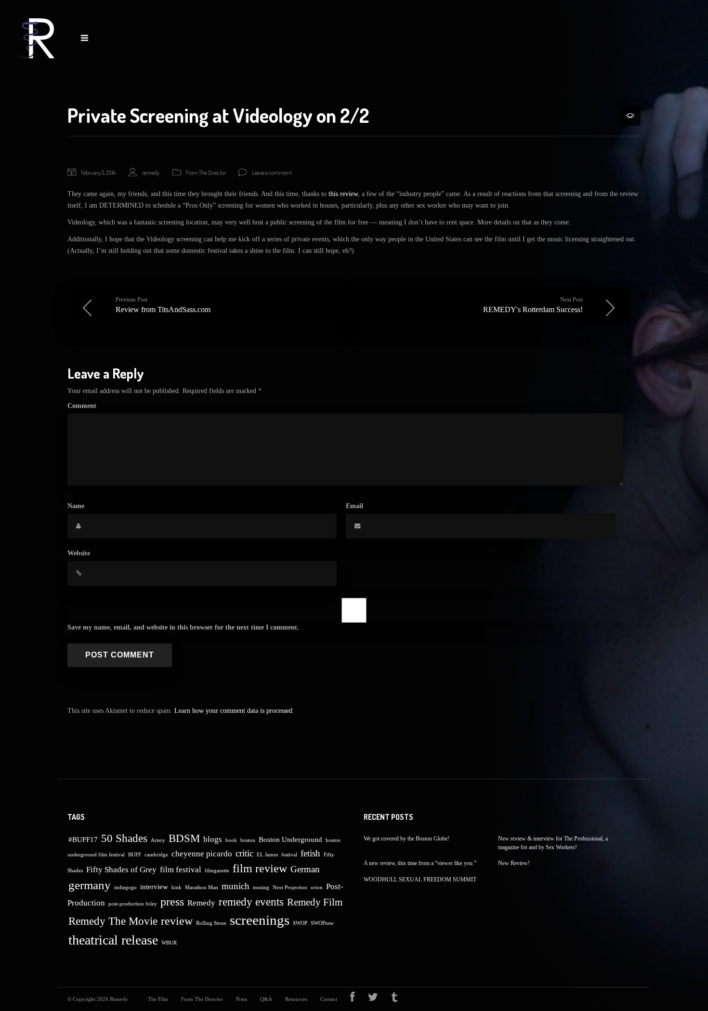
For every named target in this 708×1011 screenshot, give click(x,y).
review (177, 921)
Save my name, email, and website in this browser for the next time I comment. (183, 627)
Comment (81, 405)
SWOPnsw (322, 923)
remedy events (251, 902)
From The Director (206, 172)
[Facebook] (352, 999)
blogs (212, 839)
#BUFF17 (83, 839)
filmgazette (217, 870)
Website (78, 553)
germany (89, 885)
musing (261, 887)
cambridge (156, 854)
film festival (180, 869)
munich (235, 886)
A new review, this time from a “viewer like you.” (420, 863)
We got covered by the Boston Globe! (406, 838)
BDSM (184, 838)
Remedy (201, 902)
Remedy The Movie (112, 921)
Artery (158, 840)
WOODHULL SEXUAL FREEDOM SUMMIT (420, 879)
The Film (158, 999)
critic (244, 853)
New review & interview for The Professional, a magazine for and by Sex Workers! (553, 843)
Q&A (266, 999)
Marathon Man (201, 887)
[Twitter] (373, 999)
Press (241, 999)
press (172, 901)
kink (176, 887)
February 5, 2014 (98, 172)
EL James (267, 854)
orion (317, 887)
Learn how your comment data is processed (233, 710)
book (231, 840)
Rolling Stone (211, 923)
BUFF (134, 854)
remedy (150, 172)
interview (154, 887)
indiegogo (125, 887)
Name (75, 506)
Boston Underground (290, 839)
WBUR (169, 942)
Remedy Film (314, 902)
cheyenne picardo (201, 853)
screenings (259, 920)
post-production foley (132, 903)
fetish (310, 853)
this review (343, 193)
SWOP (300, 923)
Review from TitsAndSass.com (163, 305)
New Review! (514, 863)
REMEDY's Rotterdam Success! (533, 305)
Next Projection (290, 887)
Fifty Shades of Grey (121, 869)
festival (289, 854)
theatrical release (113, 939)
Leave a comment (272, 172)
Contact (328, 999)
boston (247, 840)
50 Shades (124, 838)
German (305, 869)
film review (260, 868)
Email (354, 506)
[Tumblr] (394, 999)
